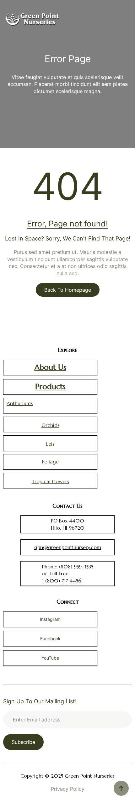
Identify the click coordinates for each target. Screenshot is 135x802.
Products (50, 386)
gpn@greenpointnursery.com (67, 547)
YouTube (50, 658)
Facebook (50, 638)
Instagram (50, 619)
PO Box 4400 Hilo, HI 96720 (67, 524)
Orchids (50, 425)
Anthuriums (20, 403)
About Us (50, 367)
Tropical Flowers (50, 481)
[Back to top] (121, 788)
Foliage (50, 461)
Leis (50, 444)
